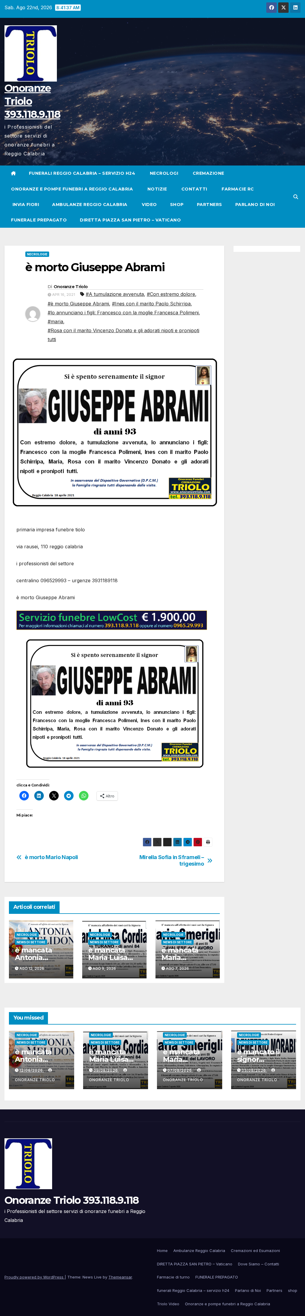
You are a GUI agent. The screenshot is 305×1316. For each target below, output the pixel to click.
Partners (209, 204)
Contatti (193, 189)
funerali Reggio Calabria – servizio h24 (82, 173)
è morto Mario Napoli (51, 857)
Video (149, 204)
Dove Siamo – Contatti (258, 1264)
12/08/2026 (31, 1070)
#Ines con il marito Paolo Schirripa (151, 304)
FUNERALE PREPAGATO (39, 220)
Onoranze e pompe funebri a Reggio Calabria (72, 189)
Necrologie (37, 254)
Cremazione (207, 173)
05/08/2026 (254, 1070)
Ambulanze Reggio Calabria (89, 204)
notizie (156, 189)
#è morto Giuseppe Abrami (78, 304)
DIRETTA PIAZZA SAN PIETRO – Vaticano (130, 220)
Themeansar (120, 1277)
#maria (55, 321)
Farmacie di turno (173, 1277)
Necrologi (163, 173)
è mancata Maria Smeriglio (179, 957)
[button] (295, 197)
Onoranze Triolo (71, 286)
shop (177, 204)
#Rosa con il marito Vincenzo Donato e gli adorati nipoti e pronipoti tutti (123, 334)
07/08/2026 (180, 1070)
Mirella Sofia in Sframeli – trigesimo (171, 860)
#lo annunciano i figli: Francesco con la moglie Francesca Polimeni (123, 313)
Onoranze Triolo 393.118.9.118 (71, 1200)
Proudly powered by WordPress (34, 1277)
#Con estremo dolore (171, 294)
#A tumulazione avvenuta (115, 294)
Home (162, 1250)
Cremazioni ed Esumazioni (255, 1250)
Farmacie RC (237, 189)
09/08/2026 (106, 1070)
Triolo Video (168, 1303)
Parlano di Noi (255, 204)
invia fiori (25, 204)
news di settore (31, 942)
